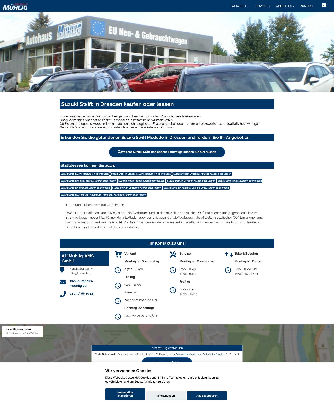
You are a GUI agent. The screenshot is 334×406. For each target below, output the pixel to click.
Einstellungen (166, 395)
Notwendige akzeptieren (125, 394)
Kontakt (306, 6)
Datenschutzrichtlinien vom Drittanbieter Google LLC (201, 354)
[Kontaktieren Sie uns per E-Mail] (324, 5)
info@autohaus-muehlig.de (81, 283)
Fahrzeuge (239, 6)
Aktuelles (284, 6)
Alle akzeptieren (206, 395)
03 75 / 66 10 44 (81, 293)
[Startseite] (15, 6)
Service (261, 6)
